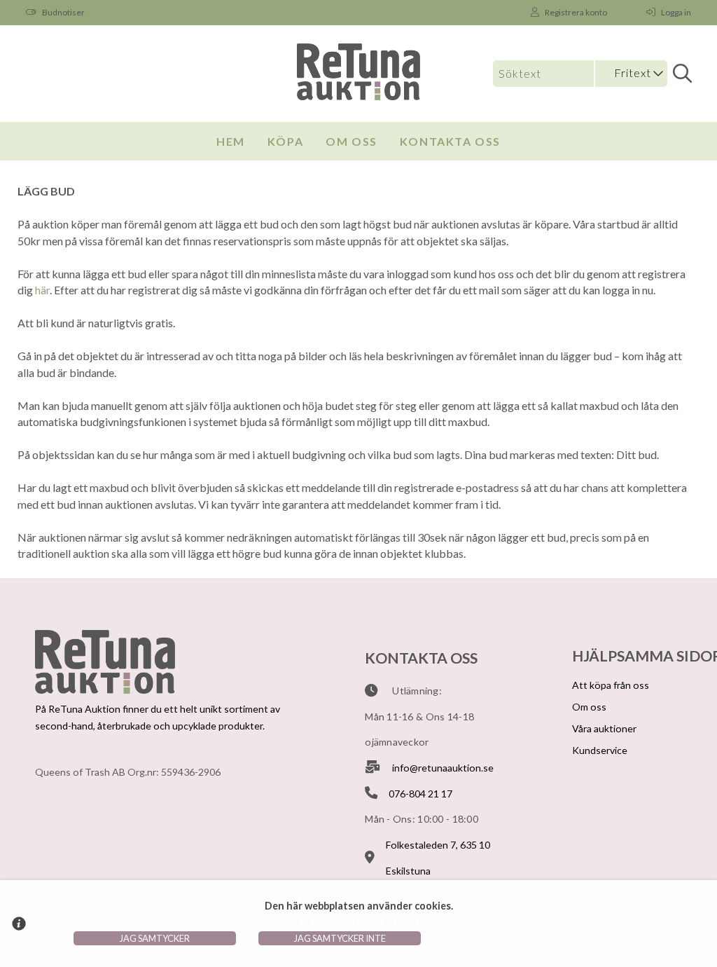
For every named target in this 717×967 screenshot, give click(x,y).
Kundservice (599, 750)
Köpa (285, 141)
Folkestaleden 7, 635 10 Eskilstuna (438, 858)
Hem (230, 141)
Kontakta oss (450, 141)
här (42, 289)
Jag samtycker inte (340, 938)
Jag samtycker (155, 938)
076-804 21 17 (420, 794)
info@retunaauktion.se (443, 768)
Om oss (351, 141)
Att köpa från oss (610, 685)
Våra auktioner (604, 728)
